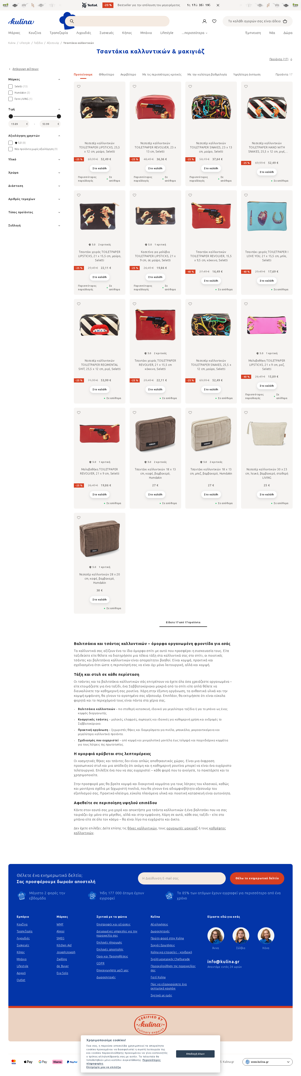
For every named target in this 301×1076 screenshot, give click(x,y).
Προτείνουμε (83, 74)
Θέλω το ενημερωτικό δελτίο (257, 878)
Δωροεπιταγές (106, 977)
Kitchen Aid (64, 945)
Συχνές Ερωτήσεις (163, 945)
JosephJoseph (66, 952)
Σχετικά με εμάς (161, 995)
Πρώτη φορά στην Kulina (167, 938)
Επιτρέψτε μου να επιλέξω (103, 1067)
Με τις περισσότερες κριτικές (161, 74)
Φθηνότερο (106, 74)
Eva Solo (62, 973)
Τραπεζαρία (25, 931)
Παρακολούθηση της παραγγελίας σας (173, 968)
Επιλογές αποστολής (110, 949)
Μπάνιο (22, 959)
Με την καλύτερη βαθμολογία (207, 74)
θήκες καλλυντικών (142, 828)
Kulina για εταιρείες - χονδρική (171, 952)
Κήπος (21, 952)
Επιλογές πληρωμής (109, 942)
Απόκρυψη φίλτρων (26, 69)
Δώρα (288, 33)
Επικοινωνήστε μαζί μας (113, 970)
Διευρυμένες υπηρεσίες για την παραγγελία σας (117, 933)
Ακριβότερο (128, 74)
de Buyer (63, 966)
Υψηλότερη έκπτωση (247, 74)
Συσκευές (23, 945)
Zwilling (62, 959)
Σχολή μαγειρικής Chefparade (170, 959)
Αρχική (21, 973)
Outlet (21, 980)
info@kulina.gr (223, 961)
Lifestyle (22, 966)
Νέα (272, 33)
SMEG (60, 938)
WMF (60, 924)
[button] (183, 76)
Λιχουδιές (23, 938)
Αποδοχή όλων (195, 1053)
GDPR (100, 963)
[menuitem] (14, 34)
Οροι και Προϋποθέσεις (112, 956)
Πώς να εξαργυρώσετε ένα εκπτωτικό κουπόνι (169, 986)
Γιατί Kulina (158, 977)
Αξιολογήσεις (159, 924)
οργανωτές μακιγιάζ (182, 828)
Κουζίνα (22, 924)
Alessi (60, 931)
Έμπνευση (253, 33)
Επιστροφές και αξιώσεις (113, 924)
